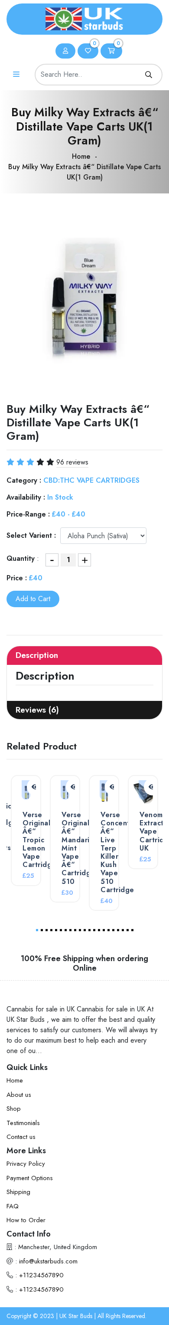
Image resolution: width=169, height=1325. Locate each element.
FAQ (12, 1206)
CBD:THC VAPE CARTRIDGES (91, 480)
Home (81, 156)
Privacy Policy (25, 1163)
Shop (13, 1108)
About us (18, 1094)
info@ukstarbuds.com (48, 1261)
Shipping (18, 1192)
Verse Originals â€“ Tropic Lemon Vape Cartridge (39, 840)
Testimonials (23, 1123)
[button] (37, 930)
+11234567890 (41, 1275)
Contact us (21, 1137)
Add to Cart (33, 599)
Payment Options (29, 1178)
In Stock (60, 497)
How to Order (26, 1220)
